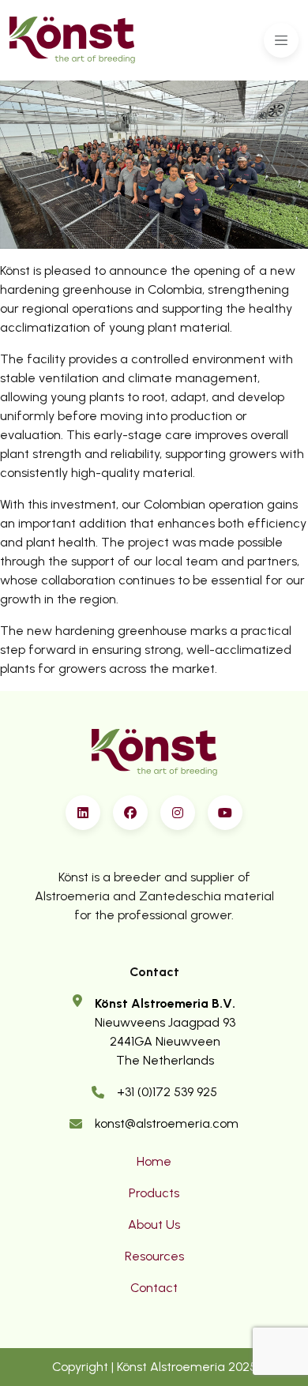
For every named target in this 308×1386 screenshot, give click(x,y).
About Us (154, 1224)
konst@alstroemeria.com (167, 1123)
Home (154, 1161)
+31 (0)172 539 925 (167, 1091)
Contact (154, 1287)
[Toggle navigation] (281, 40)
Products (154, 1192)
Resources (154, 1256)
